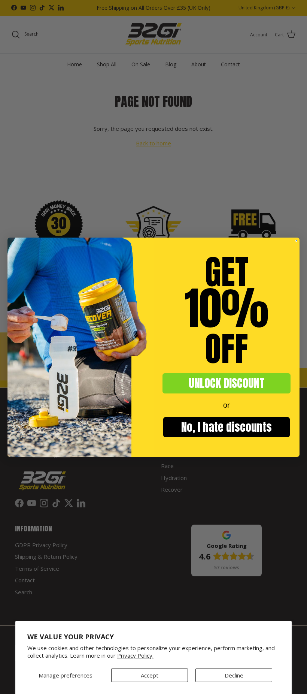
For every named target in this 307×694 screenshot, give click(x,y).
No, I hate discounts (226, 427)
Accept (149, 675)
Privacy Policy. (135, 655)
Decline (234, 675)
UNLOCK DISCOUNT (226, 383)
